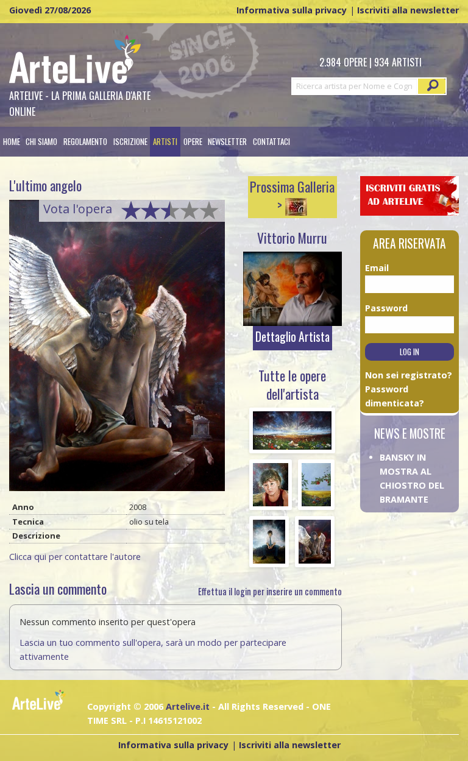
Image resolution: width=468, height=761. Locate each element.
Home (11, 141)
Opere (192, 141)
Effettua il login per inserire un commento (270, 591)
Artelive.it (188, 706)
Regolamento (85, 141)
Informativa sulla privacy (291, 10)
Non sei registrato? (408, 375)
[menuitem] (11, 142)
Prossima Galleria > (292, 195)
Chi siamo (41, 141)
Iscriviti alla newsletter (408, 10)
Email (377, 268)
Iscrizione (130, 141)
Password (379, 308)
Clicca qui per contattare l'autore (75, 556)
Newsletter (227, 141)
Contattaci (271, 141)
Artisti (165, 141)
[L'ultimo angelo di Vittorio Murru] (117, 349)
